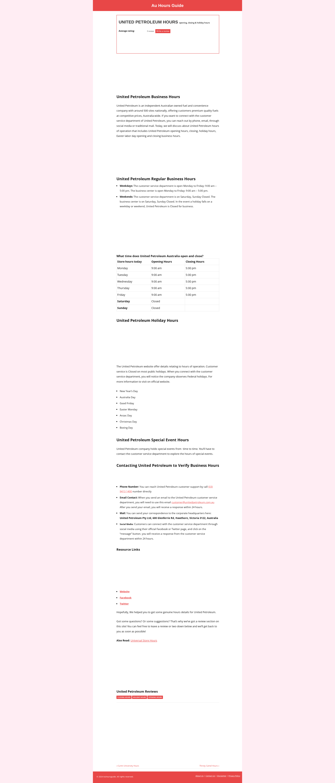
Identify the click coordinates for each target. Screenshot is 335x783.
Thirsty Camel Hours (208, 765)
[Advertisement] (129, 42)
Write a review (162, 31)
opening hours (155, 697)
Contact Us (210, 776)
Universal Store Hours (144, 640)
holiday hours (139, 697)
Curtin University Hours (128, 765)
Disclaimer (221, 776)
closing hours (124, 697)
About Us (199, 776)
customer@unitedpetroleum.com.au (193, 502)
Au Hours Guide (167, 5)
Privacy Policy (234, 776)
